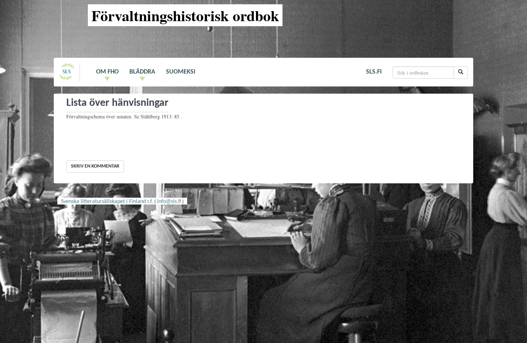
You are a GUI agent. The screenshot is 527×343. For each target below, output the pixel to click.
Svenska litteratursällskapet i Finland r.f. (107, 202)
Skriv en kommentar (95, 166)
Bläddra (142, 72)
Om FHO (107, 72)
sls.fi (374, 72)
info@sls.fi (169, 202)
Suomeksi (180, 72)
